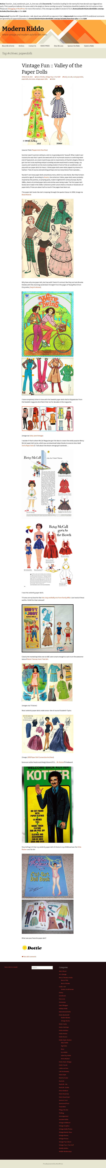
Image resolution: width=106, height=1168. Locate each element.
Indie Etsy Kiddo (66, 1055)
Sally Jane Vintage (36, 436)
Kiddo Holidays (63, 1030)
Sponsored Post (64, 1103)
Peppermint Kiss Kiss (39, 150)
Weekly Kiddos (63, 1148)
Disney (61, 992)
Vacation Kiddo (63, 1119)
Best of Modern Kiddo (66, 977)
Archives (21, 46)
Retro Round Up (64, 1094)
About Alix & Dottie (8, 46)
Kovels (46, 177)
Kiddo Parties (63, 1034)
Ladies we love (63, 1068)
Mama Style (62, 1075)
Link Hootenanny (64, 1071)
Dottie (53, 79)
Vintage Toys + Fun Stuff (53, 77)
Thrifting (61, 1113)
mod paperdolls (78, 77)
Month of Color (63, 1078)
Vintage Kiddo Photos (65, 1129)
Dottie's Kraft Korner (67, 989)
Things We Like (63, 1110)
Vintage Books (65, 1021)
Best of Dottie (40, 77)
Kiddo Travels (63, 1065)
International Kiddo (65, 1012)
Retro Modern (65, 1059)
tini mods (32, 79)
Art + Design (62, 974)
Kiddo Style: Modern (65, 1040)
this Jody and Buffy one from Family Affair (56, 598)
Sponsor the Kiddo (74, 46)
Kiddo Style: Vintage (65, 1062)
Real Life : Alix (63, 1084)
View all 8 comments (30, 957)
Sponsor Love (63, 1100)
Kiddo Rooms (63, 1037)
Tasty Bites (62, 1107)
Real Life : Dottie (64, 1087)
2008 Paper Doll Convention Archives (40, 757)
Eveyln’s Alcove (35, 287)
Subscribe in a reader (11, 967)
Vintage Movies (63, 1135)
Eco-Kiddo (64, 1052)
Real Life (61, 1081)
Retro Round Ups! (64, 1097)
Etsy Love (62, 999)
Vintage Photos (63, 1139)
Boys (62, 1049)
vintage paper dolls (42, 79)
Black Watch (26, 195)
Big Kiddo (64, 1046)
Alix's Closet (62, 971)
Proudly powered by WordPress (53, 1164)
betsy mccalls (68, 77)
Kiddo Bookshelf (64, 1015)
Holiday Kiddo (63, 1008)
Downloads (62, 996)
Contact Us (32, 46)
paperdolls (25, 79)
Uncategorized (63, 1116)
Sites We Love (58, 46)
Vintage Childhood (64, 1123)
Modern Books (65, 1018)
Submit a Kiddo (89, 46)
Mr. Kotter (60, 762)
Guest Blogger (63, 1005)
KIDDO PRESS (45, 46)
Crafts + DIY (62, 987)
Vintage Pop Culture (65, 1142)
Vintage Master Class (65, 1132)
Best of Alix (64, 980)
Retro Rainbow (63, 1091)
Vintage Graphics (64, 1126)
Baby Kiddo (64, 1043)
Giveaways (62, 1002)
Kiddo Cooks (63, 1024)
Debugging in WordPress (16, 9)
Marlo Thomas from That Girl (37, 659)
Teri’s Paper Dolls (28, 446)
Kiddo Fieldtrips (64, 1027)
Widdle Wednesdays (65, 1151)
